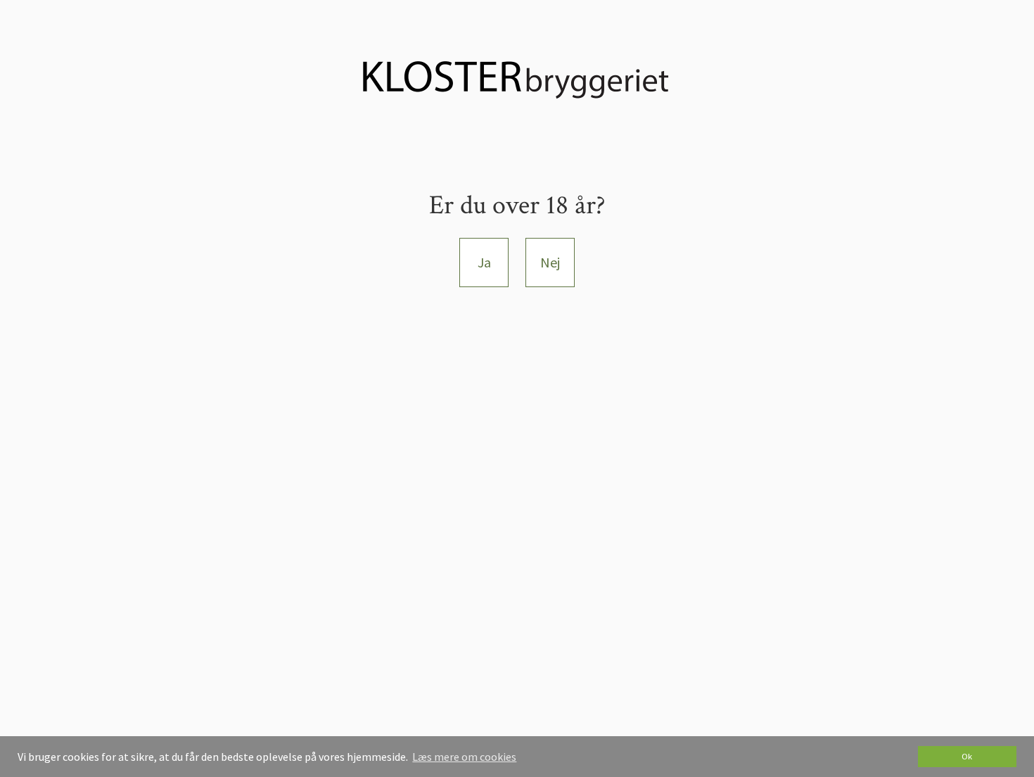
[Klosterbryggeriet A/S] (517, 78)
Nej (550, 262)
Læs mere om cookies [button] (464, 757)
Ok (967, 756)
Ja (484, 262)
